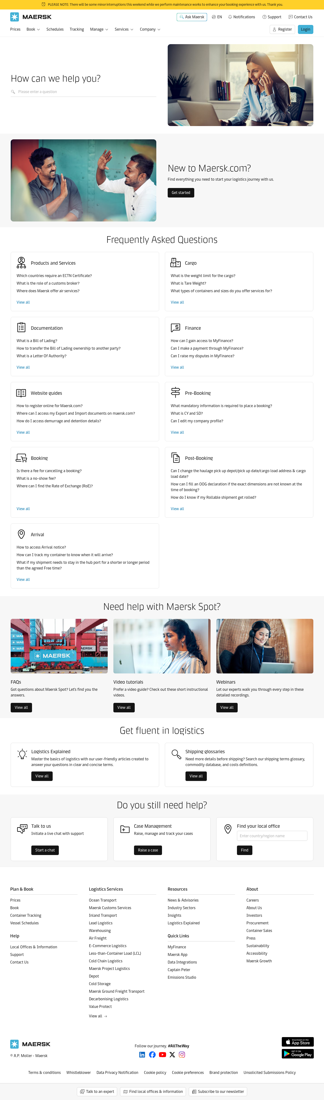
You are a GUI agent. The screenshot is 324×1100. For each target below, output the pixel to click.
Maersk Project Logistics (109, 968)
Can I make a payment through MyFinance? (207, 348)
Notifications (241, 16)
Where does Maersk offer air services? (48, 291)
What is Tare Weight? (188, 283)
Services (122, 29)
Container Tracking (25, 915)
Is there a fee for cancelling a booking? (49, 471)
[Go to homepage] (31, 17)
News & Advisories (183, 900)
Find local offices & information (156, 1091)
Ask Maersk (194, 17)
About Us (254, 908)
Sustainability (257, 946)
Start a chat (45, 850)
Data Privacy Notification (117, 1072)
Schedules (55, 29)
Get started (181, 192)
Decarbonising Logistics (108, 999)
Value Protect (100, 1006)
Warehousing (100, 930)
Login (305, 29)
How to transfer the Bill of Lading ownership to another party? (68, 348)
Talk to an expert (100, 1091)
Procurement (257, 923)
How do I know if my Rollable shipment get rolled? (213, 497)
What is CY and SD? (187, 413)
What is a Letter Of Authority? (41, 356)
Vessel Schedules (24, 923)
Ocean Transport (102, 900)
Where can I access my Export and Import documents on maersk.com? (76, 413)
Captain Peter (179, 970)
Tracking (77, 29)
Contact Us (303, 17)
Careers (252, 900)
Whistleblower (78, 1072)
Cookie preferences (188, 1072)
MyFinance (177, 947)
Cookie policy (155, 1072)
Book (31, 29)
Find (244, 850)
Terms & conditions (44, 1072)
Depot (94, 976)
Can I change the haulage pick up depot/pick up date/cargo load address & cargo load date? (238, 474)
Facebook (152, 1054)
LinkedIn (142, 1054)
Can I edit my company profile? (197, 421)
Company (148, 29)
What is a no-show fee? (36, 478)
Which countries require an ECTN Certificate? (54, 275)
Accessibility (256, 953)
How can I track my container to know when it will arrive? (65, 555)
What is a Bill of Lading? (37, 340)
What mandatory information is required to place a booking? (221, 406)
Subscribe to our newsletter (221, 1091)
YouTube (163, 1054)
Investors (254, 915)
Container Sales (259, 930)
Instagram (182, 1054)
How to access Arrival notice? (41, 547)
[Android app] (298, 1053)
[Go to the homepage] (30, 1047)
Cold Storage (100, 984)
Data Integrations (182, 962)
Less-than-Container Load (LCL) (115, 953)
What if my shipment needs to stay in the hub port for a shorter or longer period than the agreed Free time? (83, 565)
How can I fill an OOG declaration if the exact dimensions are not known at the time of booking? (236, 487)
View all (23, 302)
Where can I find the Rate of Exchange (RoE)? (55, 486)
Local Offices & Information (33, 947)
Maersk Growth (259, 961)
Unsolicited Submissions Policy (270, 1072)
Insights (174, 915)
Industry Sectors (181, 908)
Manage (96, 29)
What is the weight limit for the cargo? (203, 275)
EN (219, 17)
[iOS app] (298, 1042)
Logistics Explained (184, 923)
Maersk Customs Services (110, 908)
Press (250, 938)
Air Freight (97, 938)
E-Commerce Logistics (107, 946)
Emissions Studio (182, 977)
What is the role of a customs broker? (48, 283)
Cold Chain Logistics (105, 961)
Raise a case (148, 850)
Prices (15, 29)
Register (285, 29)
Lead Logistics (100, 923)
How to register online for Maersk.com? (50, 406)
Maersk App (177, 954)
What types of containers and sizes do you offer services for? (221, 291)
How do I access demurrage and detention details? (59, 421)
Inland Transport (103, 915)
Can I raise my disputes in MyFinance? (202, 356)
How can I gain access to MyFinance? (202, 340)
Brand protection (223, 1072)
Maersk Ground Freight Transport (116, 991)
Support (274, 17)
